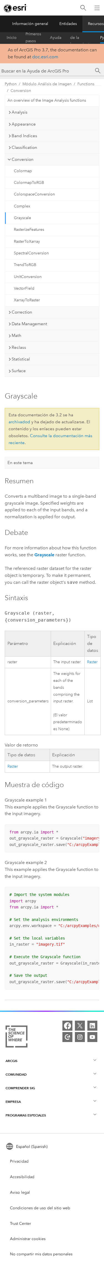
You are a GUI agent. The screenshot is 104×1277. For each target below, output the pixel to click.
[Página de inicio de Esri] (15, 8)
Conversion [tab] (23, 159)
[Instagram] (80, 1037)
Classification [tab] (24, 147)
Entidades (68, 23)
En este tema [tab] (20, 462)
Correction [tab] (22, 312)
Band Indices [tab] (24, 135)
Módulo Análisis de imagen (47, 84)
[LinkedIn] (92, 1026)
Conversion (21, 90)
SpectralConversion (31, 253)
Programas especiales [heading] (26, 1115)
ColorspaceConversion (34, 194)
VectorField (24, 288)
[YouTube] (92, 1037)
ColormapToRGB (29, 182)
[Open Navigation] (97, 8)
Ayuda (55, 37)
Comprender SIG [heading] (20, 1088)
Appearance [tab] (24, 124)
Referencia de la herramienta (80, 37)
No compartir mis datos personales (41, 1254)
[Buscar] (83, 8)
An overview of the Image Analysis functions (46, 100)
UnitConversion (28, 276)
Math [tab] (16, 335)
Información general (30, 23)
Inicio (12, 37)
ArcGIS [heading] (11, 1061)
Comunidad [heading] (16, 1074)
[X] (80, 1026)
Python (11, 84)
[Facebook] (67, 1026)
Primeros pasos (33, 37)
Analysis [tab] (19, 112)
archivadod (19, 421)
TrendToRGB (25, 264)
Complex (22, 206)
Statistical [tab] (21, 359)
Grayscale (22, 218)
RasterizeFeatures (29, 229)
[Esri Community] (67, 1037)
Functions (85, 84)
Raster (92, 662)
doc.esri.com (45, 56)
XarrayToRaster (27, 300)
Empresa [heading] (13, 1102)
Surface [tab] (19, 370)
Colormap (23, 171)
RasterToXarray (27, 241)
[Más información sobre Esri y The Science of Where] (16, 1038)
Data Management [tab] (29, 323)
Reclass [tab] (19, 347)
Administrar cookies (27, 1238)
